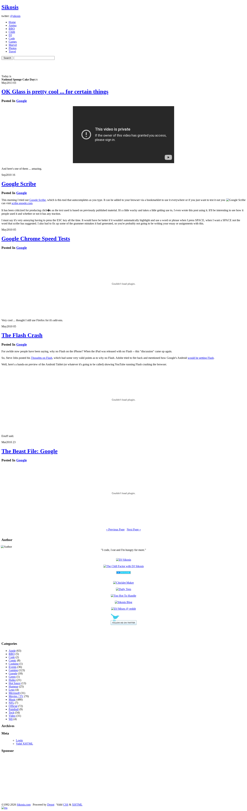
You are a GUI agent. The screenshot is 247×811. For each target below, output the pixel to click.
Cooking (14, 663)
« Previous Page (115, 529)
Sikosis (9, 7)
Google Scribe (18, 184)
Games (13, 41)
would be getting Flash (201, 357)
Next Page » (134, 529)
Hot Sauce (15, 683)
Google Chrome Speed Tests (35, 238)
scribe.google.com (22, 203)
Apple (12, 650)
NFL (11, 702)
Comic (12, 660)
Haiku (12, 680)
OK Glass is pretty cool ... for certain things (54, 91)
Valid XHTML (24, 743)
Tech (11, 712)
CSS (65, 804)
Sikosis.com (24, 804)
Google (21, 101)
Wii (11, 719)
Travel (12, 51)
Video (12, 715)
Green (12, 676)
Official (13, 706)
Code (12, 38)
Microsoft (14, 693)
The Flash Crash (21, 335)
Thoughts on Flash (41, 357)
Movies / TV (16, 696)
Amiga (12, 25)
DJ (10, 35)
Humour (13, 686)
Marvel (13, 44)
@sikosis (15, 16)
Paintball (14, 709)
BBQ (12, 28)
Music (12, 699)
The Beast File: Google (29, 451)
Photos (12, 48)
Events (12, 666)
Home (12, 22)
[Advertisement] (123, 65)
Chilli (12, 31)
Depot (50, 804)
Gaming (13, 670)
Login (19, 740)
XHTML (77, 804)
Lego (12, 689)
